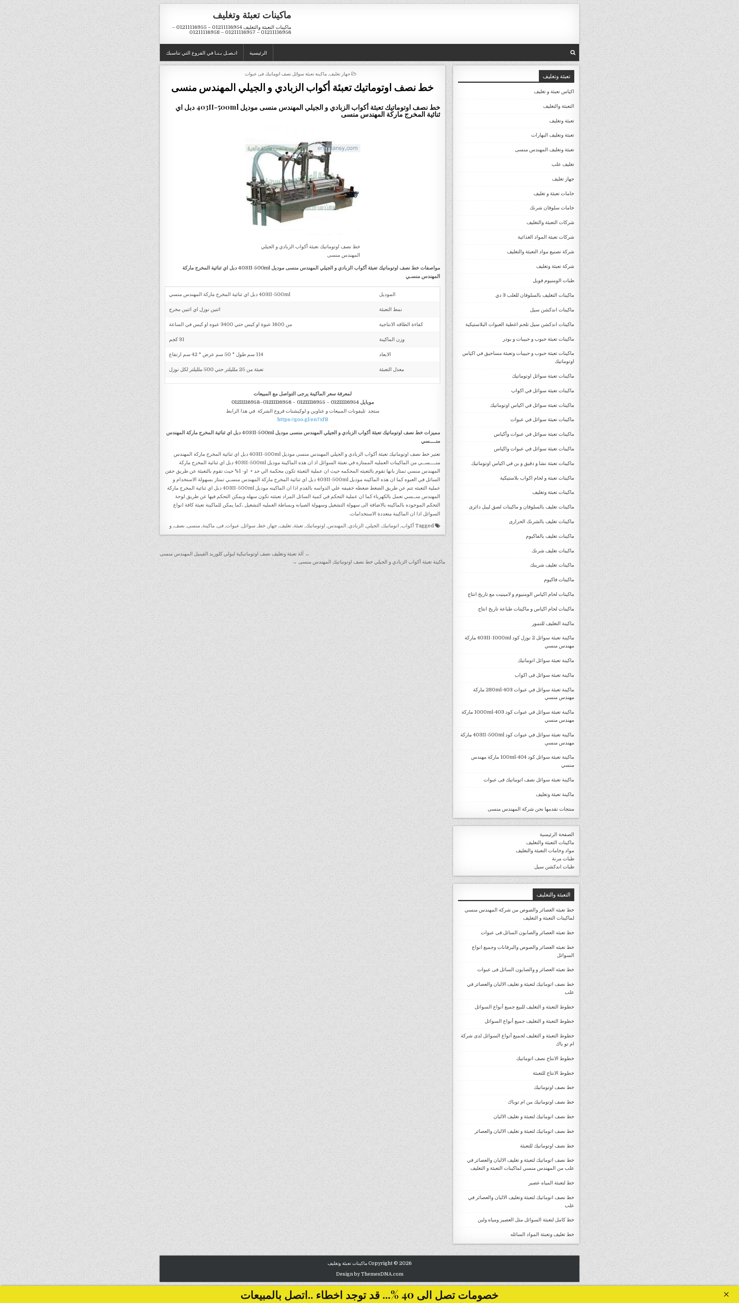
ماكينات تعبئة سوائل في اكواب (542, 390)
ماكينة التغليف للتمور (553, 623)
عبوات (232, 526)
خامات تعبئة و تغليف (553, 193)
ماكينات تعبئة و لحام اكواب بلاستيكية (537, 478)
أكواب (407, 526)
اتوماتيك (390, 526)
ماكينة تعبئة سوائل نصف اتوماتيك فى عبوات (286, 73)
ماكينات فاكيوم (559, 579)
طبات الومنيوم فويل (553, 280)
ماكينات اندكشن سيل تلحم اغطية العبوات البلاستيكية (519, 324)
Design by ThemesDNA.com (369, 1274)
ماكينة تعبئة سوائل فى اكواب (544, 675)
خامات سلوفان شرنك (552, 208)
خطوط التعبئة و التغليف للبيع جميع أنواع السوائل (524, 1007)
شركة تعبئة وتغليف (555, 266)
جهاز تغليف (339, 73)
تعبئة (298, 526)
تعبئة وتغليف (561, 121)
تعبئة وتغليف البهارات (552, 135)
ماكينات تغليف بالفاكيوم (550, 536)
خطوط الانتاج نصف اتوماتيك (545, 1058)
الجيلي (373, 526)
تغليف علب (563, 164)
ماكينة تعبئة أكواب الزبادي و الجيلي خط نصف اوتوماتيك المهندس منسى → (368, 562)
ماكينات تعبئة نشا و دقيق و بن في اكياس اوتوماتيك (522, 463)
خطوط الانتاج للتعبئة (553, 1073)
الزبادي (356, 526)
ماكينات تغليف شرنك (553, 551)
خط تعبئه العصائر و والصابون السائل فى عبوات (525, 969)
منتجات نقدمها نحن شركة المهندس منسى (531, 809)
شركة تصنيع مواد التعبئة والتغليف (540, 251)
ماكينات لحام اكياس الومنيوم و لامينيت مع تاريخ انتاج (521, 594)
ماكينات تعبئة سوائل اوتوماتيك (543, 376)
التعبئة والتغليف (558, 106)
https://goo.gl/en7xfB (302, 419)
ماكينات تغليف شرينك (552, 565)
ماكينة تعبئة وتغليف (555, 794)
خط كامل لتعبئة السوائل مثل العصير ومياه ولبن (526, 1220)
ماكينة (208, 526)
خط (262, 526)
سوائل (249, 526)
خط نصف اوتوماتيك (554, 1087)
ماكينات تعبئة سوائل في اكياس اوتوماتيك (532, 405)
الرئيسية (258, 52)
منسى (193, 526)
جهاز (272, 526)
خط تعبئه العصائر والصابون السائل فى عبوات (527, 932)
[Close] (726, 1294)
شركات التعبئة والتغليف (550, 222)
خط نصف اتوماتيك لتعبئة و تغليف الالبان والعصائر (524, 1131)
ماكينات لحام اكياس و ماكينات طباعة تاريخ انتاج (526, 609)
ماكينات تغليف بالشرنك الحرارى (541, 521)
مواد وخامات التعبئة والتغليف (545, 850)
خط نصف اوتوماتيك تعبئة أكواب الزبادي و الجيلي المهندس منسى (302, 87)
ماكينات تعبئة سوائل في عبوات (542, 419)
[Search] (572, 52)
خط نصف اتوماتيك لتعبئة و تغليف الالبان (533, 1116)
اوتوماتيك (315, 526)
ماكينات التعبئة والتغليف (550, 842)
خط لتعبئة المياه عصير (551, 1183)
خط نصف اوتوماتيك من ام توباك (541, 1102)
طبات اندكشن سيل (554, 867)
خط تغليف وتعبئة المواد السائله (542, 1234)
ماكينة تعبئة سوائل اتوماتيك (546, 660)
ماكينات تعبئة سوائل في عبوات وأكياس (534, 434)
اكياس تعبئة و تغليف (554, 91)
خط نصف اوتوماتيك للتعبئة (547, 1146)
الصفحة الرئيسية (557, 834)
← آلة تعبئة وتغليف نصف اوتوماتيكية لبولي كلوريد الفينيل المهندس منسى (235, 554)
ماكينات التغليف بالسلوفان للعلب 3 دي (534, 295)
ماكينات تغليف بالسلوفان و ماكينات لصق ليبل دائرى (521, 507)
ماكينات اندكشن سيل (552, 310)
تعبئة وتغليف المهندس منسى (544, 149)
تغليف (285, 526)
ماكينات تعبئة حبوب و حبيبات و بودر (538, 339)
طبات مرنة (563, 858)
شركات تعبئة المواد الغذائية (546, 237)
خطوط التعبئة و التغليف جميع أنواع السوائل (529, 1021)
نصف (179, 526)
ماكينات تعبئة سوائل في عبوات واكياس (534, 449)
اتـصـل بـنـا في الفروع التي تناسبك (201, 52)
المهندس (337, 526)
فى (220, 526)
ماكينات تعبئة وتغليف (252, 14)
